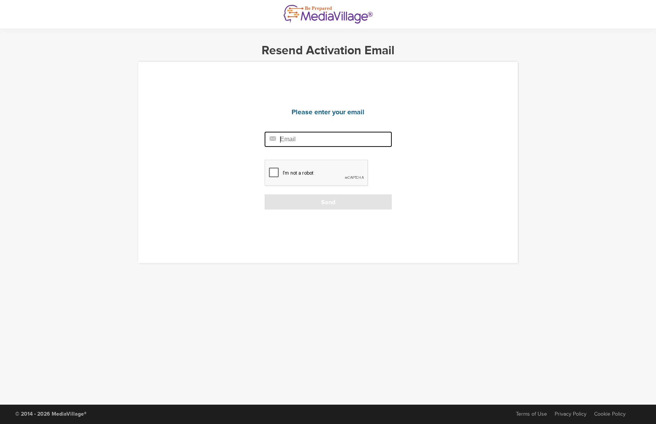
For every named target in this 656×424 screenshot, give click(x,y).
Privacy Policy (571, 414)
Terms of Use (531, 414)
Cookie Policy (610, 414)
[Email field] (328, 139)
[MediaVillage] (328, 14)
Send (328, 202)
